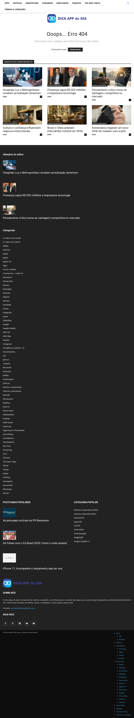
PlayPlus (6, 403)
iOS (4, 355)
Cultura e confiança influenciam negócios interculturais (22, 129)
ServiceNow (62, 3)
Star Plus (7, 446)
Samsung (7, 426)
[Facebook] (5, 623)
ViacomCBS (8, 485)
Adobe (6, 246)
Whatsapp (7, 489)
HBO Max (7, 336)
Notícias (17, 3)
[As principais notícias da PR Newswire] (36, 512)
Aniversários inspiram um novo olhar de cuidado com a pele (110, 129)
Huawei (6, 340)
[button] (128, 3)
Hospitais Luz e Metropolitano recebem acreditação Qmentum (22, 91)
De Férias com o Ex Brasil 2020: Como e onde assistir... (36, 543)
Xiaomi (6, 493)
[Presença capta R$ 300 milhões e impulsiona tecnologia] (67, 77)
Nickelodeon (8, 379)
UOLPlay (6, 477)
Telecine (6, 458)
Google (6, 324)
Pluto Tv (6, 407)
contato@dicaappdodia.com (23, 608)
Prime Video (8, 410)
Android (6, 250)
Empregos (7, 289)
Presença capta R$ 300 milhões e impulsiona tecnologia (66, 91)
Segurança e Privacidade (13, 430)
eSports (6, 297)
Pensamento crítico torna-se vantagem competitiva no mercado (109, 93)
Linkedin (6, 363)
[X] (12, 623)
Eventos (6, 301)
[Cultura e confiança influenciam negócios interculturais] (22, 115)
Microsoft (7, 367)
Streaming (47, 3)
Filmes (6, 308)
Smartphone (32, 3)
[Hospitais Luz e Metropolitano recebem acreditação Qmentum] (22, 77)
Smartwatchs (8, 442)
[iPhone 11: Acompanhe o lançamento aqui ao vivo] (36, 557)
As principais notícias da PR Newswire (26, 520)
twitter (6, 473)
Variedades (8, 481)
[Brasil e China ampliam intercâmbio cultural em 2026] (67, 115)
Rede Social (8, 422)
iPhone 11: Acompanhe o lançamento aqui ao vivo (32, 568)
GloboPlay (7, 320)
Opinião (6, 395)
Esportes (6, 293)
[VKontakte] (26, 623)
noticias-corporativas (12, 391)
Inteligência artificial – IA (13, 348)
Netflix (6, 375)
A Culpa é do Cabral (11, 242)
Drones (6, 285)
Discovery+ (7, 277)
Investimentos (9, 352)
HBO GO (6, 332)
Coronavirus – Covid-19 (13, 273)
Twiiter (6, 469)
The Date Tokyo (92, 3)
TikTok (5, 465)
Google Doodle (9, 328)
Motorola (7, 371)
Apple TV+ (7, 261)
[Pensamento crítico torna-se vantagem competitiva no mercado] (111, 77)
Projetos (76, 3)
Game (5, 316)
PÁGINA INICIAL (75, 49)
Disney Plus (8, 281)
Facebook (7, 304)
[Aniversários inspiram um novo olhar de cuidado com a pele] (111, 115)
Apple (5, 253)
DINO (5, 97)
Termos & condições (15, 9)
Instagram (7, 344)
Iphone (6, 359)
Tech (5, 454)
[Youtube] (33, 623)
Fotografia (7, 312)
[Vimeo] (19, 623)
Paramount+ (8, 399)
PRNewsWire (8, 414)
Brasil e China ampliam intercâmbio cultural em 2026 (65, 129)
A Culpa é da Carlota (12, 238)
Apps (7, 3)
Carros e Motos (9, 269)
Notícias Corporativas (10, 85)
